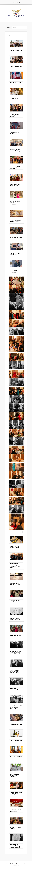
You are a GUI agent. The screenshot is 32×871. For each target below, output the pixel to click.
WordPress (16, 865)
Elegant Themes (16, 864)
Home (9, 27)
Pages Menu (15, 2)
